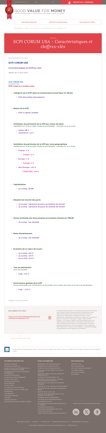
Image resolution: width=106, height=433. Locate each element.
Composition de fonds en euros (49, 368)
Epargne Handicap (10, 399)
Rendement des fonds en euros (49, 364)
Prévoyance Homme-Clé (12, 366)
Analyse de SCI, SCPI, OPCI (46, 392)
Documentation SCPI (45, 401)
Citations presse (77, 370)
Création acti (72, 425)
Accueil (27, 28)
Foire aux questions (45, 411)
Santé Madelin (9, 383)
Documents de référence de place (50, 409)
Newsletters (76, 364)
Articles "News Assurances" (81, 368)
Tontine (7, 397)
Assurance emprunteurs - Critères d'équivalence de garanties (50, 380)
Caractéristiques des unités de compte (52, 413)
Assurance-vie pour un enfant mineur (17, 401)
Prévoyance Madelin (11, 395)
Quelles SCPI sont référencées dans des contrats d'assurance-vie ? (24, 317)
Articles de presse (78, 372)
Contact (35, 421)
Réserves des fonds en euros (48, 366)
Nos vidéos (75, 374)
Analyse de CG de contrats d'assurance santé (52, 389)
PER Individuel (9, 393)
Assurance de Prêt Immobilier (14, 377)
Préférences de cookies (80, 421)
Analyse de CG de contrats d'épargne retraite (51, 383)
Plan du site (45, 421)
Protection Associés (11, 381)
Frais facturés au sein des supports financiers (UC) (51, 374)
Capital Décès (9, 385)
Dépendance (8, 391)
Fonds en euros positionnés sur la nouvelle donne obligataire (17, 369)
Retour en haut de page (20, 338)
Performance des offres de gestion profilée (50, 371)
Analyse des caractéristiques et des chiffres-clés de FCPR (51, 394)
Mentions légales (23, 421)
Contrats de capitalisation (14, 387)
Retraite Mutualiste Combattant (16, 389)
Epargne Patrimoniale (12, 375)
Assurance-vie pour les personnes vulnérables (16, 372)
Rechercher (22, 2)
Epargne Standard (10, 364)
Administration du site (61, 421)
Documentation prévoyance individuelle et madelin (52, 404)
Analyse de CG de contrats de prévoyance (52, 386)
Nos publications (77, 366)
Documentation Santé (46, 407)
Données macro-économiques (48, 397)
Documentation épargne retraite (50, 399)
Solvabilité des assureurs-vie (48, 377)
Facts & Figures (38, 349)
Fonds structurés (11, 379)
